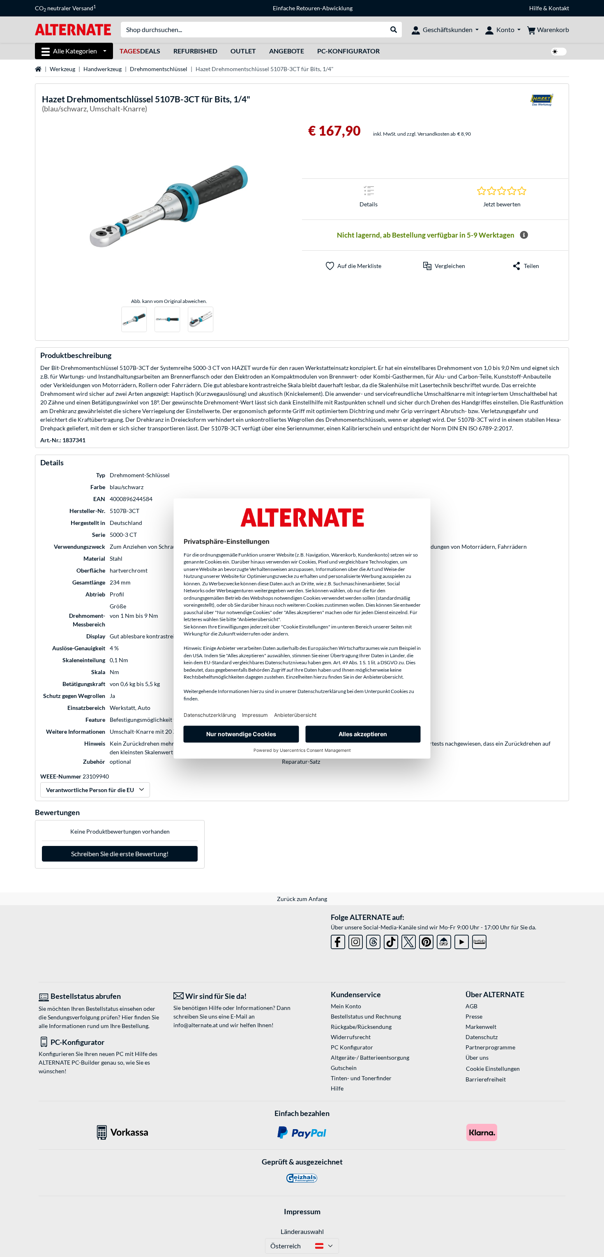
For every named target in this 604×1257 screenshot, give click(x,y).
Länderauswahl (302, 1231)
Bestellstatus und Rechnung (366, 1016)
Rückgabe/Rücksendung (361, 1026)
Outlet (243, 51)
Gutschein (344, 1067)
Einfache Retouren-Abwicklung (313, 8)
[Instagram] (355, 940)
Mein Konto (346, 1006)
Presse (474, 1016)
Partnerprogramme (490, 1047)
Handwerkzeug (102, 68)
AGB (471, 1006)
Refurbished (195, 51)
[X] (408, 940)
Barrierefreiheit (486, 1079)
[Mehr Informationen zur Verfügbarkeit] (523, 235)
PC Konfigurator (352, 1047)
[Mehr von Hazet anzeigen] (541, 105)
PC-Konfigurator (348, 51)
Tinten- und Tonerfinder (361, 1077)
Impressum (302, 1211)
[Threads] (373, 940)
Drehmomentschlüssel (158, 68)
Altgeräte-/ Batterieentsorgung (370, 1057)
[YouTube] (461, 940)
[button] (444, 266)
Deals (140, 51)
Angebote (286, 51)
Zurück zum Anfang (302, 898)
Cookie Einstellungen (493, 1068)
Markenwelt (481, 1026)
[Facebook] (338, 940)
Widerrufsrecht (351, 1036)
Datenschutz (482, 1036)
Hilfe (535, 8)
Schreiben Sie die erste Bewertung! (119, 853)
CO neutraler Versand (65, 8)
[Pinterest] (426, 940)
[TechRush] (444, 940)
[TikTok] (391, 940)
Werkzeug (62, 68)
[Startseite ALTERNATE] (73, 29)
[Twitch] (479, 940)
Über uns (477, 1057)
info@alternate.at (195, 1024)
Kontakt (559, 8)
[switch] (559, 51)
